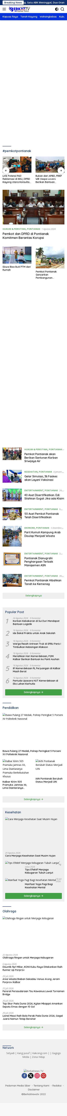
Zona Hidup (38, 1057)
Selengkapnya (33, 595)
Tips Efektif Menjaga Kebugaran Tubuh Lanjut (39, 871)
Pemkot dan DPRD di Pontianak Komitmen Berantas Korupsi (26, 236)
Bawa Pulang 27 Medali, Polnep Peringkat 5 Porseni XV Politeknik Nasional (32, 752)
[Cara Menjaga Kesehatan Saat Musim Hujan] (33, 833)
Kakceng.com (39, 1053)
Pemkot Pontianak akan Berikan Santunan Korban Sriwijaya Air (41, 457)
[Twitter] (31, 1076)
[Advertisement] (33, 61)
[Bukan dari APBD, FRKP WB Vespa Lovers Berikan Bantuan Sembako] (50, 164)
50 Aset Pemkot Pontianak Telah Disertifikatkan (41, 515)
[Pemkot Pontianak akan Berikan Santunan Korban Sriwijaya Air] (12, 456)
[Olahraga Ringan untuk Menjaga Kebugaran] (33, 933)
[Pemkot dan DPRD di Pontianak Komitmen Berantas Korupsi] (33, 207)
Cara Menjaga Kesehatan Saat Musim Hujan (30, 855)
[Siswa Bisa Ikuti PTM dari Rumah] (17, 255)
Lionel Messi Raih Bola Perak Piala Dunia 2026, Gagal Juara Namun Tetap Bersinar (33, 1017)
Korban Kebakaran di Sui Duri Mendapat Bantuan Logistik (36, 622)
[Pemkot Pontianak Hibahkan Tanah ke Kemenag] (12, 581)
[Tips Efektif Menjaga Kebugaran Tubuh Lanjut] (32, 863)
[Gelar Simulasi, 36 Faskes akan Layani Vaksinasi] (12, 476)
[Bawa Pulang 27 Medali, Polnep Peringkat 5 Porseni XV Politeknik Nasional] (33, 730)
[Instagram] (37, 1076)
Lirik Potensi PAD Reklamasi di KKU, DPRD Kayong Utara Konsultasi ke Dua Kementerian (17, 179)
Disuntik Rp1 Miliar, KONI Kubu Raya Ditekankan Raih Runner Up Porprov (32, 968)
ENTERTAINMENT (33, 490)
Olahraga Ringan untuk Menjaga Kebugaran (28, 957)
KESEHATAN (31, 471)
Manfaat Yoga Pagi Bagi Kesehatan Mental (39, 886)
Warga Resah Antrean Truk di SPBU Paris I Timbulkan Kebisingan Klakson (37, 645)
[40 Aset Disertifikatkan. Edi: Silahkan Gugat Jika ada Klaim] (12, 495)
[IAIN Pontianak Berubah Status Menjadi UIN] (50, 767)
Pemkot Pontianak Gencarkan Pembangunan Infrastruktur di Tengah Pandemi (49, 275)
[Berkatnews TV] (19, 9)
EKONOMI (29, 527)
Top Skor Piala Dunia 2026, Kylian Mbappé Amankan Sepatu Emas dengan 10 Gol (33, 1005)
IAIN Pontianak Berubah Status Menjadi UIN (49, 780)
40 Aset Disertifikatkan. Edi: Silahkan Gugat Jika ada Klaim (44, 496)
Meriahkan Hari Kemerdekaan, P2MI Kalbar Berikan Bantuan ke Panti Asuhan (36, 658)
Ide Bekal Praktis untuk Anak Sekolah (34, 633)
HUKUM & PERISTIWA (14, 228)
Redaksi (57, 1085)
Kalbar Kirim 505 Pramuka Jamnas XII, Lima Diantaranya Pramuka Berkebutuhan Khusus (16, 785)
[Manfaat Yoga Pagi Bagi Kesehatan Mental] (30, 880)
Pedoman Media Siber (17, 1085)
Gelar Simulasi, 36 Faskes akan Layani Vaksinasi (40, 478)
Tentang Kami (41, 1085)
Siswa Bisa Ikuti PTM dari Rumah (17, 268)
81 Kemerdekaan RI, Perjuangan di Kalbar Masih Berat (36, 670)
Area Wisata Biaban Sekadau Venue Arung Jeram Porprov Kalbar (31, 981)
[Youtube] (43, 1076)
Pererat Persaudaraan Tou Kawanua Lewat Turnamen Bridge (33, 993)
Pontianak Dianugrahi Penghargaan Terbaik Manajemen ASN (38, 561)
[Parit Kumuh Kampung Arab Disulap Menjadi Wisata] (12, 536)
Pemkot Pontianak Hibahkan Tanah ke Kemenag (42, 582)
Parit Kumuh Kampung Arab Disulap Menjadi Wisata (42, 534)
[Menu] (5, 9)
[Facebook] (24, 1076)
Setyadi (10, 1053)
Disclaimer (34, 1089)
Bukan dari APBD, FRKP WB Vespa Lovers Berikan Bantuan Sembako (49, 179)
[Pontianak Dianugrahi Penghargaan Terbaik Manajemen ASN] (12, 560)
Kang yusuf (23, 1053)
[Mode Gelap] (57, 9)
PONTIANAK (33, 228)
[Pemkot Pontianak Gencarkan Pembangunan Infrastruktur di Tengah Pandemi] (50, 257)
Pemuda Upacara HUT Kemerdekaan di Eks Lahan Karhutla (35, 682)
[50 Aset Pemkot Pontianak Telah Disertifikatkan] (12, 514)
